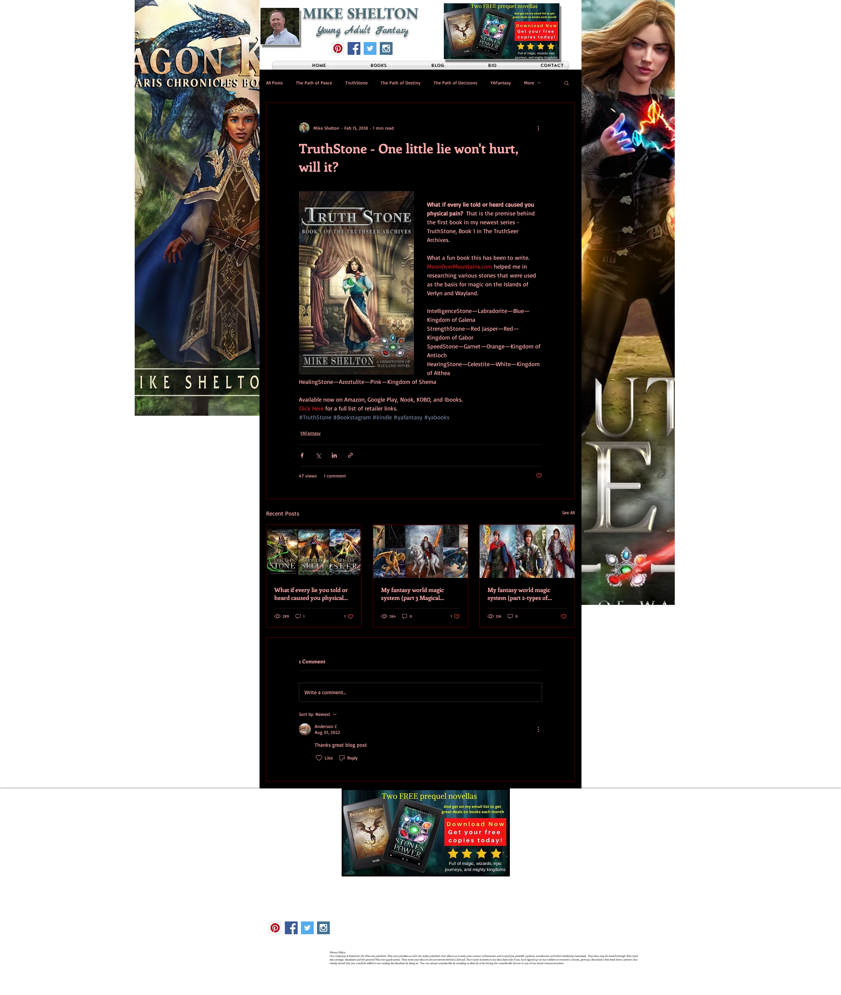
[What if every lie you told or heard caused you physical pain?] (313, 551)
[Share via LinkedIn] (334, 455)
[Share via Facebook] (302, 455)
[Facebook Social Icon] (354, 48)
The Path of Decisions (455, 82)
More (529, 82)
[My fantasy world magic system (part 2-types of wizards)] (527, 551)
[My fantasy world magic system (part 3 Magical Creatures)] (420, 551)
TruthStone (356, 82)
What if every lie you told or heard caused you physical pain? (311, 594)
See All (568, 512)
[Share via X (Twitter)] (318, 455)
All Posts (274, 82)
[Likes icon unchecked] (319, 758)
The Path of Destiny (400, 82)
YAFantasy (500, 82)
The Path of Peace (314, 82)
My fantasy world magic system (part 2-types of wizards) (519, 594)
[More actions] (538, 128)
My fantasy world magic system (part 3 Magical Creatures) (412, 594)
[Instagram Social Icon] (386, 48)
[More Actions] (538, 729)
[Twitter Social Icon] (370, 48)
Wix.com (375, 989)
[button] (501, 31)
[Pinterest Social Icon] (337, 48)
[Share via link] (350, 455)
